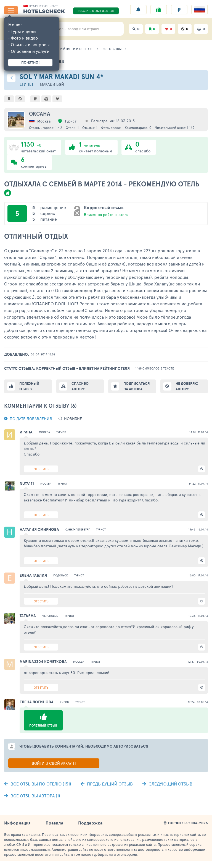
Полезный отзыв (29, 386)
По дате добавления (31, 418)
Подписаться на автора (136, 386)
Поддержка (90, 823)
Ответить (41, 469)
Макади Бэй (52, 84)
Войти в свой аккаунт (54, 763)
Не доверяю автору (187, 386)
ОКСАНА (39, 114)
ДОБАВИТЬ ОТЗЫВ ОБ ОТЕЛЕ (96, 11)
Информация (17, 823)
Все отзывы (111, 49)
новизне (73, 418)
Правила (54, 823)
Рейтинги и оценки (76, 49)
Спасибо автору (80, 386)
